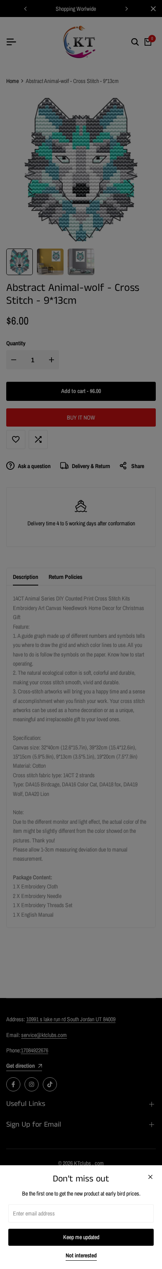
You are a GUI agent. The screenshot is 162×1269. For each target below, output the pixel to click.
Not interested (81, 1255)
